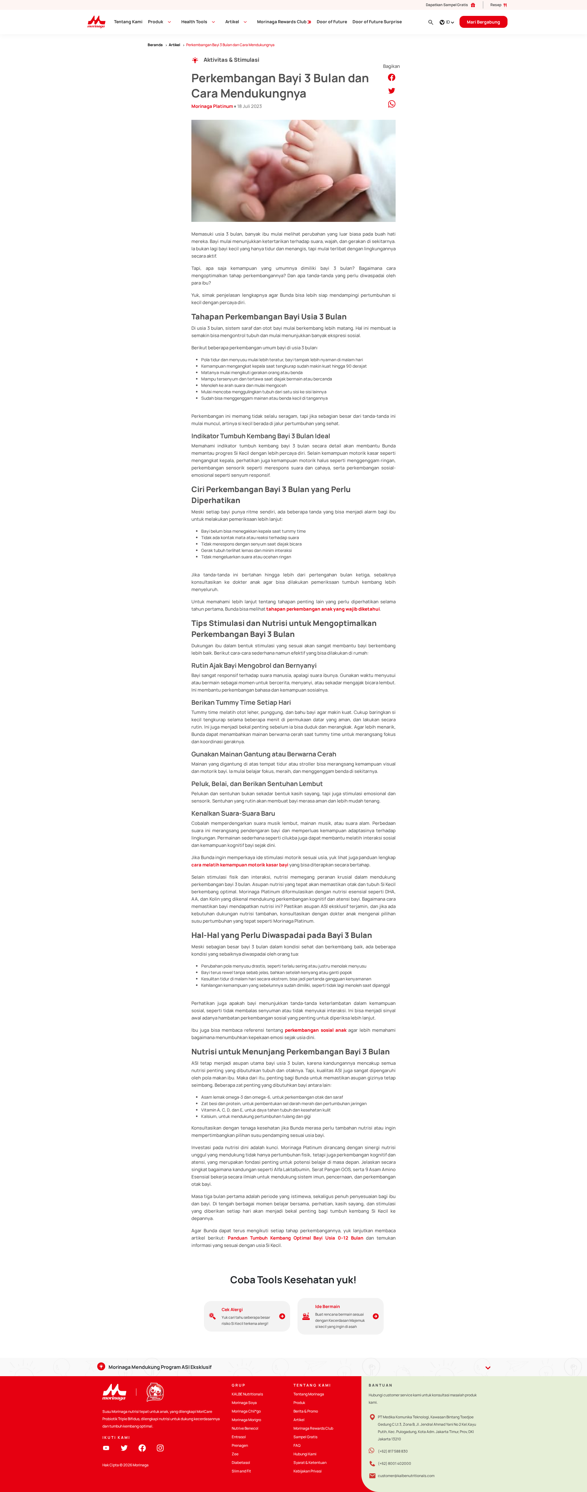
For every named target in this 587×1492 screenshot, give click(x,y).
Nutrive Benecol (245, 1428)
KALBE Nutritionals (247, 1394)
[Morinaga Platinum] (94, 21)
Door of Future (332, 21)
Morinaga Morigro (246, 1419)
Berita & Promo (306, 1411)
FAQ (297, 1445)
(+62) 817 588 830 (393, 1451)
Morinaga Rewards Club (282, 21)
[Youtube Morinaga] (106, 1447)
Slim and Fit (241, 1471)
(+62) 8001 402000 (394, 1463)
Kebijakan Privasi (308, 1471)
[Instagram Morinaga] (160, 1447)
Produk (155, 21)
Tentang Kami (128, 21)
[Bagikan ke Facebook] (391, 77)
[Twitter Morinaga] (124, 1447)
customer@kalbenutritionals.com (406, 1475)
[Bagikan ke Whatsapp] (392, 103)
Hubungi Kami (305, 1454)
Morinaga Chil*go (246, 1411)
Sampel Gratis (305, 1436)
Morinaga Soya (244, 1402)
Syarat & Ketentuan (310, 1462)
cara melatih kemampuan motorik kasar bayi (239, 865)
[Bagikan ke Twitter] (391, 90)
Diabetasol (241, 1462)
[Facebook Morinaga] (142, 1447)
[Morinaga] (114, 1392)
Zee (235, 1454)
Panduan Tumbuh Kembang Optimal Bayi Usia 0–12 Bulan (295, 1238)
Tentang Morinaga (309, 1394)
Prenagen (240, 1445)
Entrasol (239, 1436)
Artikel (299, 1419)
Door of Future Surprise (377, 21)
